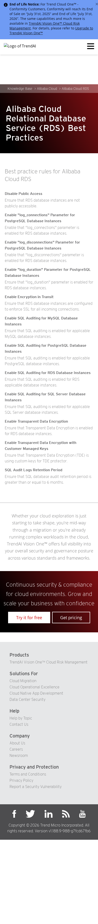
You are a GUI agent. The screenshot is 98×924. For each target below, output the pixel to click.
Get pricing (71, 617)
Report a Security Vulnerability (36, 786)
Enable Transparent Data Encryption (36, 421)
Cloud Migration (23, 681)
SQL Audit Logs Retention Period (33, 470)
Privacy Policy (21, 780)
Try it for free (29, 617)
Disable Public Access (23, 193)
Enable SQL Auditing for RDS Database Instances (48, 372)
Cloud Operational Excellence (34, 687)
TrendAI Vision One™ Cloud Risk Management (49, 662)
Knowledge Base (20, 89)
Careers (16, 749)
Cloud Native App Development (36, 693)
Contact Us (19, 724)
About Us (17, 743)
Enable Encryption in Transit (29, 297)
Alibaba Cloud (47, 89)
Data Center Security (27, 699)
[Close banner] (97, 4)
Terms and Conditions (28, 774)
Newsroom (19, 755)
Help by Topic (21, 718)
